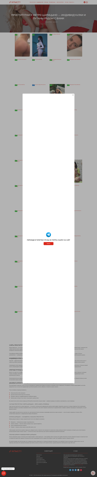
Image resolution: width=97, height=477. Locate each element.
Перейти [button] (48, 243)
